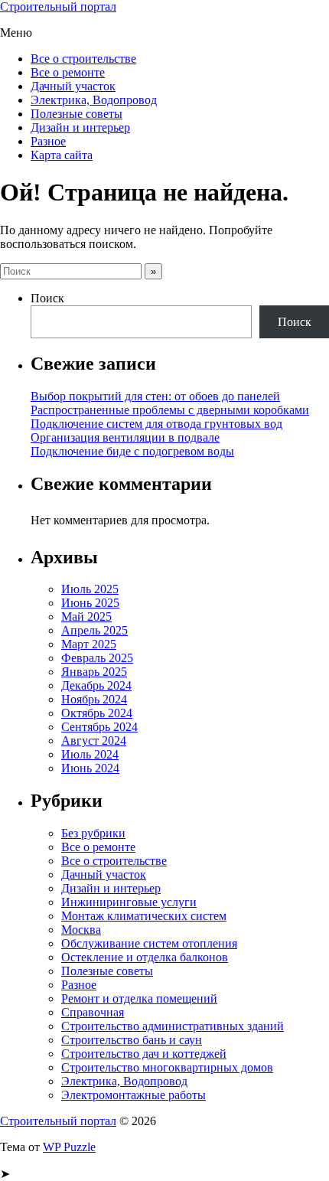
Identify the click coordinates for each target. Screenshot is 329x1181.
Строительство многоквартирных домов (167, 1067)
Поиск (47, 298)
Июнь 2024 (90, 768)
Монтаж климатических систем (143, 915)
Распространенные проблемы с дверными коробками (170, 409)
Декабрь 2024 (96, 685)
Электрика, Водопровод (94, 99)
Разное (48, 141)
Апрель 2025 (94, 630)
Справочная (92, 1012)
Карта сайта (62, 154)
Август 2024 (93, 740)
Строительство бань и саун (131, 1039)
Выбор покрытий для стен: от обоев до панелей (155, 396)
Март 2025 (88, 644)
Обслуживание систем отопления (149, 943)
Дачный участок (73, 86)
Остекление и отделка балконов (144, 957)
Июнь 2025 (90, 602)
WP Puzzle (69, 1146)
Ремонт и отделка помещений (139, 998)
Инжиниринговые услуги (129, 902)
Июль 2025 (90, 588)
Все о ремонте (68, 72)
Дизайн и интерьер (80, 127)
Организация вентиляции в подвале (125, 437)
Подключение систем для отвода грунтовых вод (156, 423)
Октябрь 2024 (96, 712)
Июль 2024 (90, 754)
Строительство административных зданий (172, 1026)
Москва (81, 929)
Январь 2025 (94, 671)
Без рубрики (93, 833)
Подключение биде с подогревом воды (132, 451)
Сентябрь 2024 (99, 726)
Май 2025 (86, 616)
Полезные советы (76, 113)
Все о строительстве (83, 58)
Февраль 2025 (97, 657)
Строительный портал (58, 6)
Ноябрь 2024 (94, 699)
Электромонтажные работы (133, 1094)
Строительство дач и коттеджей (143, 1053)
